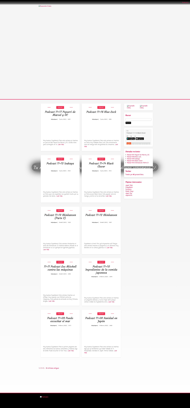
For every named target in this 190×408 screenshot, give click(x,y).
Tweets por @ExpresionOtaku (134, 175)
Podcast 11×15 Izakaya (133, 159)
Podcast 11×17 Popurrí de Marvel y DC (138, 155)
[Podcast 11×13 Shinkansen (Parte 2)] (60, 231)
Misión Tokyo (129, 191)
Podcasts (186, 2)
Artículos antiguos (53, 368)
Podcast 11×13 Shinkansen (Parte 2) (138, 163)
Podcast (60, 107)
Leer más (61, 145)
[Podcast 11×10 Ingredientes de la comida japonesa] (101, 284)
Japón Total (129, 185)
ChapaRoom (129, 187)
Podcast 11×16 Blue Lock (134, 157)
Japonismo (128, 195)
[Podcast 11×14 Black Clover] (101, 179)
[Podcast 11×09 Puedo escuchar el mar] (60, 334)
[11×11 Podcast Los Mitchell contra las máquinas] (60, 283)
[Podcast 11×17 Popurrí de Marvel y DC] (60, 128)
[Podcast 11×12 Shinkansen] (101, 231)
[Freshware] (44, 397)
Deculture (128, 189)
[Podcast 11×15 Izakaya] (60, 179)
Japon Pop (128, 193)
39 (46, 368)
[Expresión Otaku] (45, 6)
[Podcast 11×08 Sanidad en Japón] (101, 334)
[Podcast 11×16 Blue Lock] (101, 128)
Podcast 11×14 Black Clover (134, 161)
